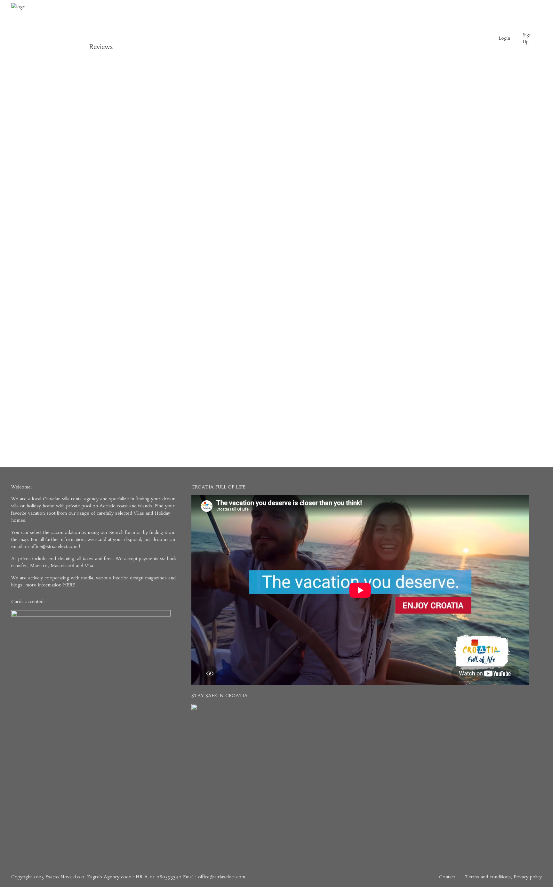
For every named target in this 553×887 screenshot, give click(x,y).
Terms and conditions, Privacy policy (503, 877)
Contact (447, 877)
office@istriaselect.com (53, 546)
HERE (69, 585)
